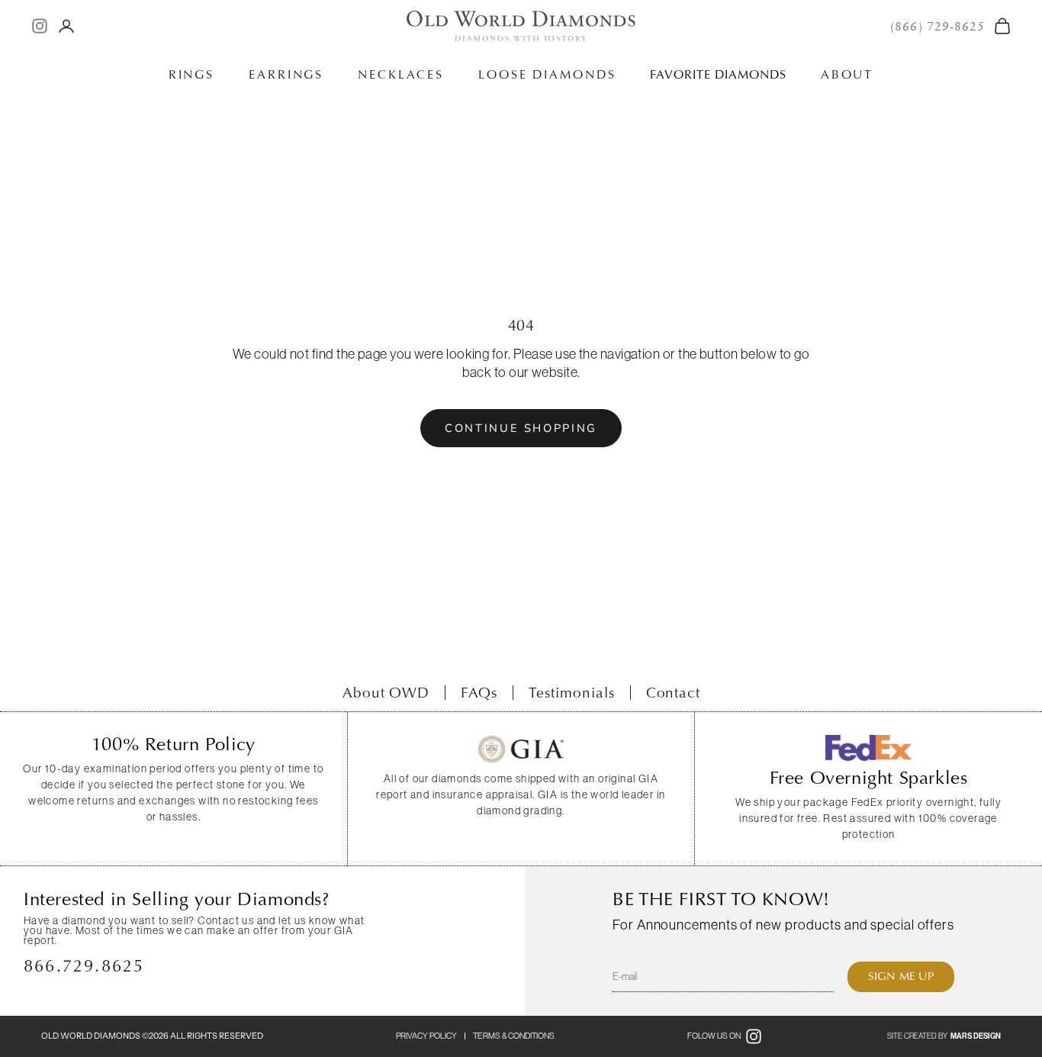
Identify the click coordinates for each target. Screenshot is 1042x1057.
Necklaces (401, 74)
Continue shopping (521, 428)
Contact (673, 692)
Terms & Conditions (514, 1035)
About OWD (386, 692)
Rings (191, 74)
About (847, 74)
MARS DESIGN (975, 1036)
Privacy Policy (426, 1035)
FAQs (479, 692)
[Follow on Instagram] (40, 26)
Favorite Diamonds (718, 74)
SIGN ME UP (901, 976)
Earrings (286, 74)
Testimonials (571, 692)
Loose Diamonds (547, 74)
